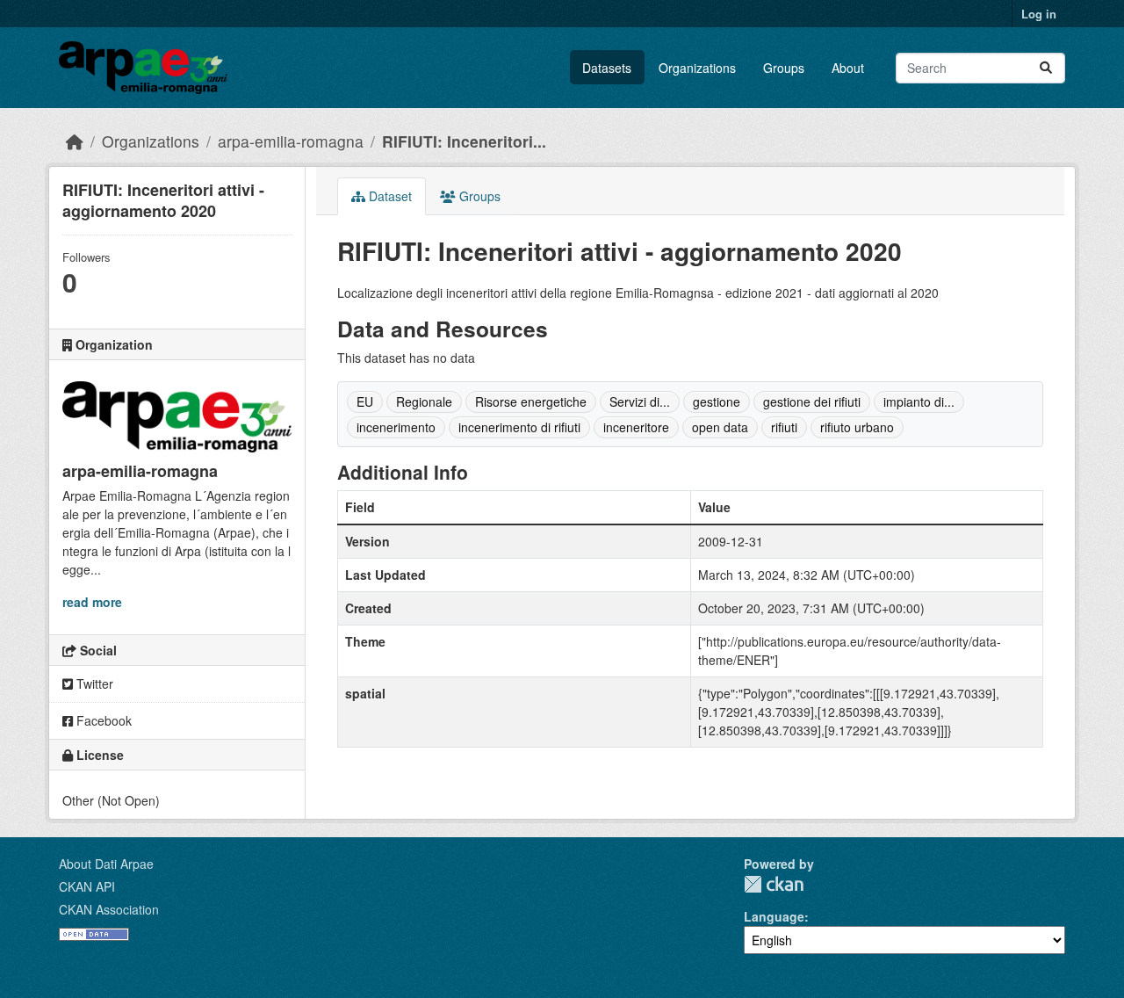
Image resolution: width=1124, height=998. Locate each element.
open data (720, 427)
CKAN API (87, 886)
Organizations (697, 67)
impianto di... (919, 401)
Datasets (606, 67)
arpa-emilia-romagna (291, 141)
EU (365, 401)
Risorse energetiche (531, 401)
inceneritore (636, 427)
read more (92, 602)
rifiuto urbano (857, 427)
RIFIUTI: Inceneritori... (464, 141)
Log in (1038, 13)
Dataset (388, 196)
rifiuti (784, 427)
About (848, 67)
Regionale (424, 401)
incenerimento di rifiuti (519, 427)
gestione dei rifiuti (812, 401)
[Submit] (1045, 68)
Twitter (93, 683)
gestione (716, 401)
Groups (783, 67)
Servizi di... (639, 401)
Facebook (102, 720)
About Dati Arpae (106, 863)
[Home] (74, 141)
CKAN (773, 884)
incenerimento (396, 427)
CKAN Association (109, 909)
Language (774, 916)
